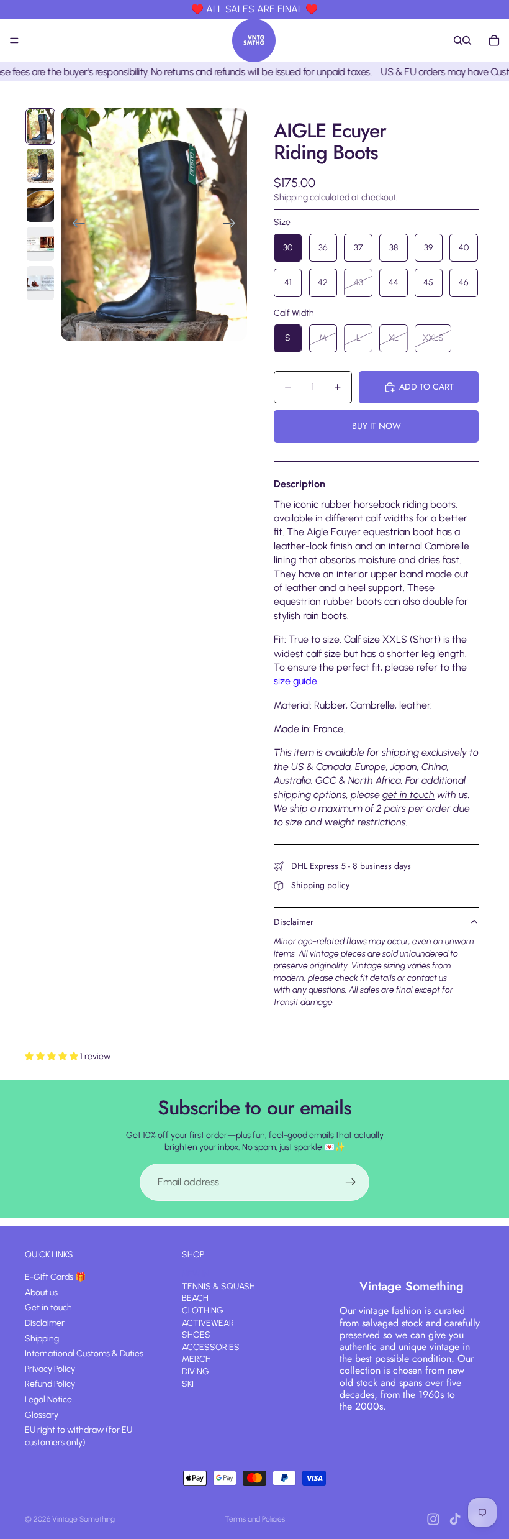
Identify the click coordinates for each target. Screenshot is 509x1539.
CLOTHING (202, 1310)
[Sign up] (351, 1182)
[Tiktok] (455, 1519)
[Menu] (14, 40)
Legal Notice (48, 1399)
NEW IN (195, 1274)
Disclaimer (293, 922)
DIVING (195, 1371)
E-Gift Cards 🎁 (55, 1277)
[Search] (458, 40)
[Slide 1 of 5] (40, 126)
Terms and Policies (255, 1519)
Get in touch (48, 1307)
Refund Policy (50, 1384)
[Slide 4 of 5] (40, 244)
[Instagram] (433, 1519)
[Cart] (494, 40)
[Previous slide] (75, 224)
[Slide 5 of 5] (40, 283)
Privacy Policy (50, 1368)
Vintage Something (83, 1519)
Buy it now (376, 426)
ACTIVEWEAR (208, 1322)
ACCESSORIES (211, 1346)
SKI (188, 1383)
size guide (295, 681)
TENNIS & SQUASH (218, 1285)
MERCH (196, 1359)
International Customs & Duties (84, 1353)
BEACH (195, 1298)
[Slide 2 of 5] (40, 166)
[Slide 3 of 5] (40, 205)
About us (41, 1292)
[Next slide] (233, 224)
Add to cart (426, 386)
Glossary (41, 1414)
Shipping (42, 1338)
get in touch (408, 795)
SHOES (196, 1335)
